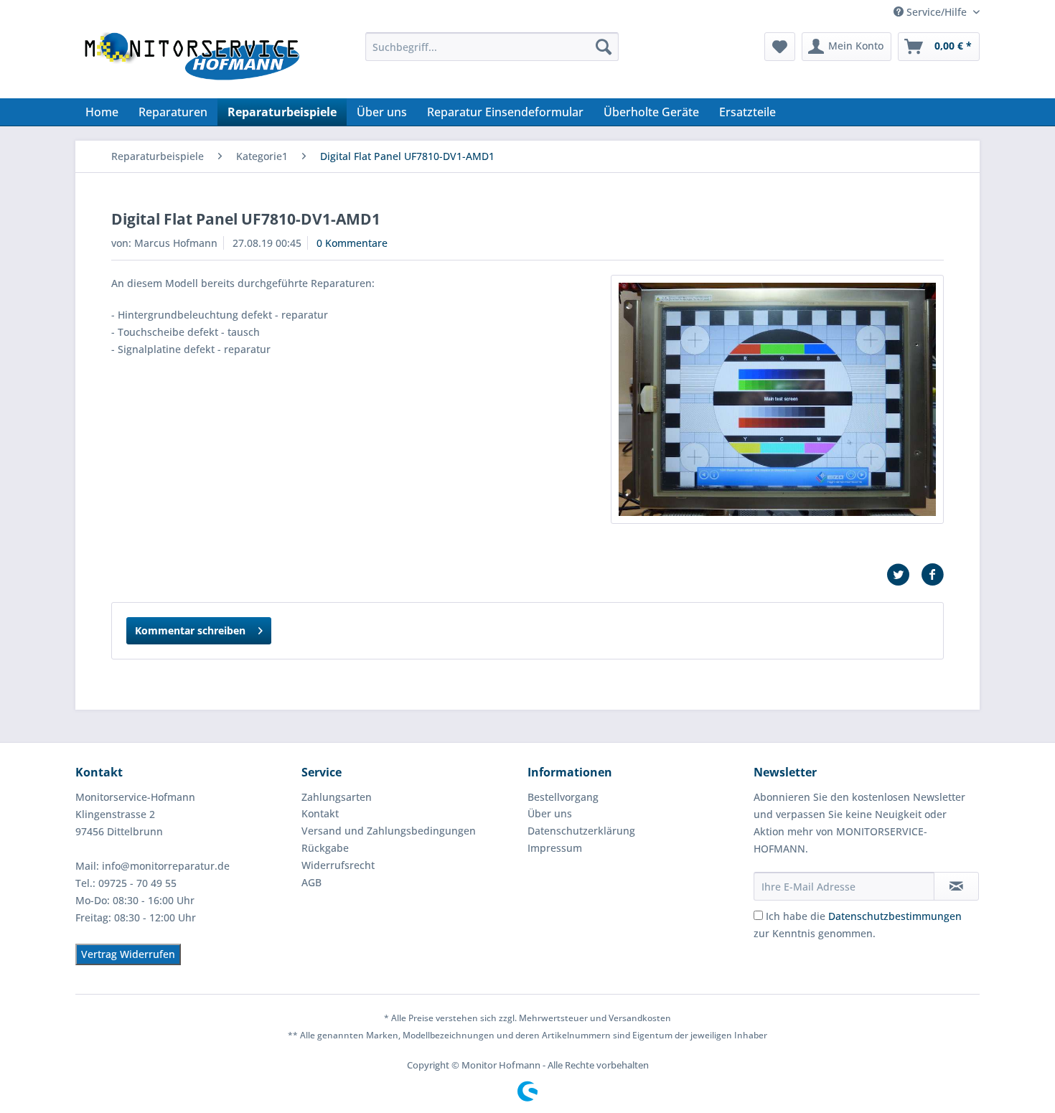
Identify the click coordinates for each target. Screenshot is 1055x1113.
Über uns (550, 813)
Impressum (555, 848)
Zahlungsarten (336, 797)
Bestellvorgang (563, 797)
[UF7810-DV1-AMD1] (777, 399)
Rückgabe (325, 848)
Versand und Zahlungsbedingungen (388, 830)
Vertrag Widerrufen (128, 954)
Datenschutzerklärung (581, 830)
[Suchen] (604, 46)
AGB (311, 882)
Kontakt (320, 813)
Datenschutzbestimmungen (895, 916)
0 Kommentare (352, 243)
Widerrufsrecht (338, 865)
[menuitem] (492, 46)
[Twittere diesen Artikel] (903, 574)
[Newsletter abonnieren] (956, 886)
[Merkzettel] (779, 46)
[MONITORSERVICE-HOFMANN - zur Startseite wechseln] (191, 61)
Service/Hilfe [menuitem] (937, 12)
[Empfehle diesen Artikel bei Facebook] (932, 574)
